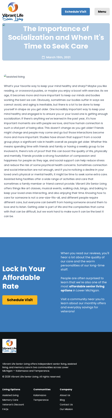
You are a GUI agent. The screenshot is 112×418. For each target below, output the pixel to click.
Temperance (41, 400)
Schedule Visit (75, 12)
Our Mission (66, 409)
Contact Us (66, 404)
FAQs (5, 409)
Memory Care (10, 400)
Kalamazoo (39, 395)
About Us (65, 395)
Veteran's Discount (13, 404)
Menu (102, 12)
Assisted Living (10, 395)
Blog (62, 400)
